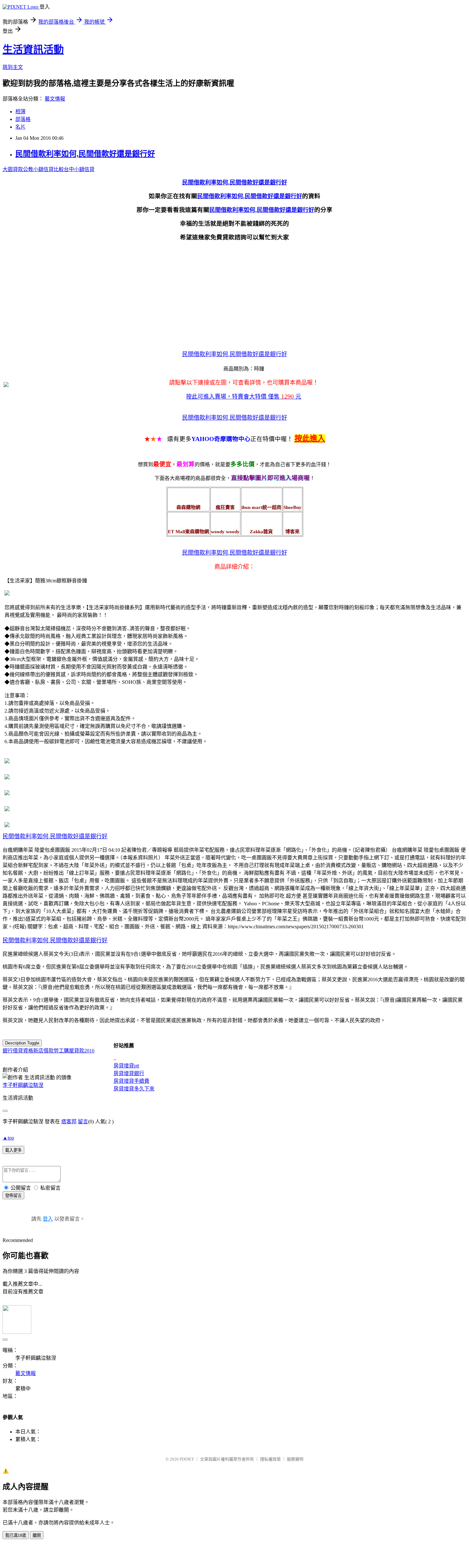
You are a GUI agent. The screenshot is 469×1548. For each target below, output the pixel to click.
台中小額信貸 (79, 169)
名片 (20, 127)
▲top (8, 1137)
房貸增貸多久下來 (134, 1088)
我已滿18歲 (15, 1535)
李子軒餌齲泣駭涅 (23, 1085)
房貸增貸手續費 (131, 1081)
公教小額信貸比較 (43, 169)
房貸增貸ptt (126, 1065)
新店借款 (43, 1050)
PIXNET (187, 1459)
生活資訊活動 (33, 49)
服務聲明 (295, 1459)
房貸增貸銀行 (129, 1073)
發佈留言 (13, 1195)
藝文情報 (55, 98)
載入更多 (13, 1150)
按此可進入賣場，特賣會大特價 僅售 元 (243, 396)
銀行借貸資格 (18, 1050)
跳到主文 (13, 67)
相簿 (20, 111)
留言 (83, 1121)
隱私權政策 (270, 1459)
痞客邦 (69, 1121)
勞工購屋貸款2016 (74, 1050)
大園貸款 (13, 169)
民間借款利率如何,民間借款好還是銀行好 (85, 154)
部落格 (23, 119)
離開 (37, 1535)
